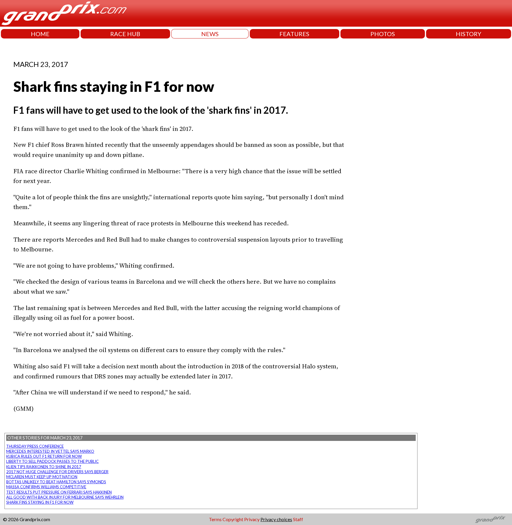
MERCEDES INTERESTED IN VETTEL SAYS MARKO (50, 451)
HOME (40, 33)
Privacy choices (276, 519)
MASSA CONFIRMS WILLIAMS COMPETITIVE (46, 486)
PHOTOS (382, 33)
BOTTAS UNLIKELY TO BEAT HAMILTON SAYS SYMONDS (56, 481)
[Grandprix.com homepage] (490, 519)
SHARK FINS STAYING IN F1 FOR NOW (39, 502)
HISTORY (468, 33)
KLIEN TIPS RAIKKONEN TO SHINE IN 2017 (43, 466)
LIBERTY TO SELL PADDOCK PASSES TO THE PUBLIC (52, 461)
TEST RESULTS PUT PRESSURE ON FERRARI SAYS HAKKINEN (59, 492)
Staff (298, 519)
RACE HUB (125, 33)
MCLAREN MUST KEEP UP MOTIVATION (41, 476)
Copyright (233, 519)
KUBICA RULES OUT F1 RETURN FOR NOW (44, 456)
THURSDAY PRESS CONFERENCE (35, 446)
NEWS (210, 33)
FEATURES (294, 33)
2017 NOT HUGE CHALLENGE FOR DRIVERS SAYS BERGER (57, 471)
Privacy (252, 519)
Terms (215, 519)
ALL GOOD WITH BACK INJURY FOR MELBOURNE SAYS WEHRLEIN (65, 497)
